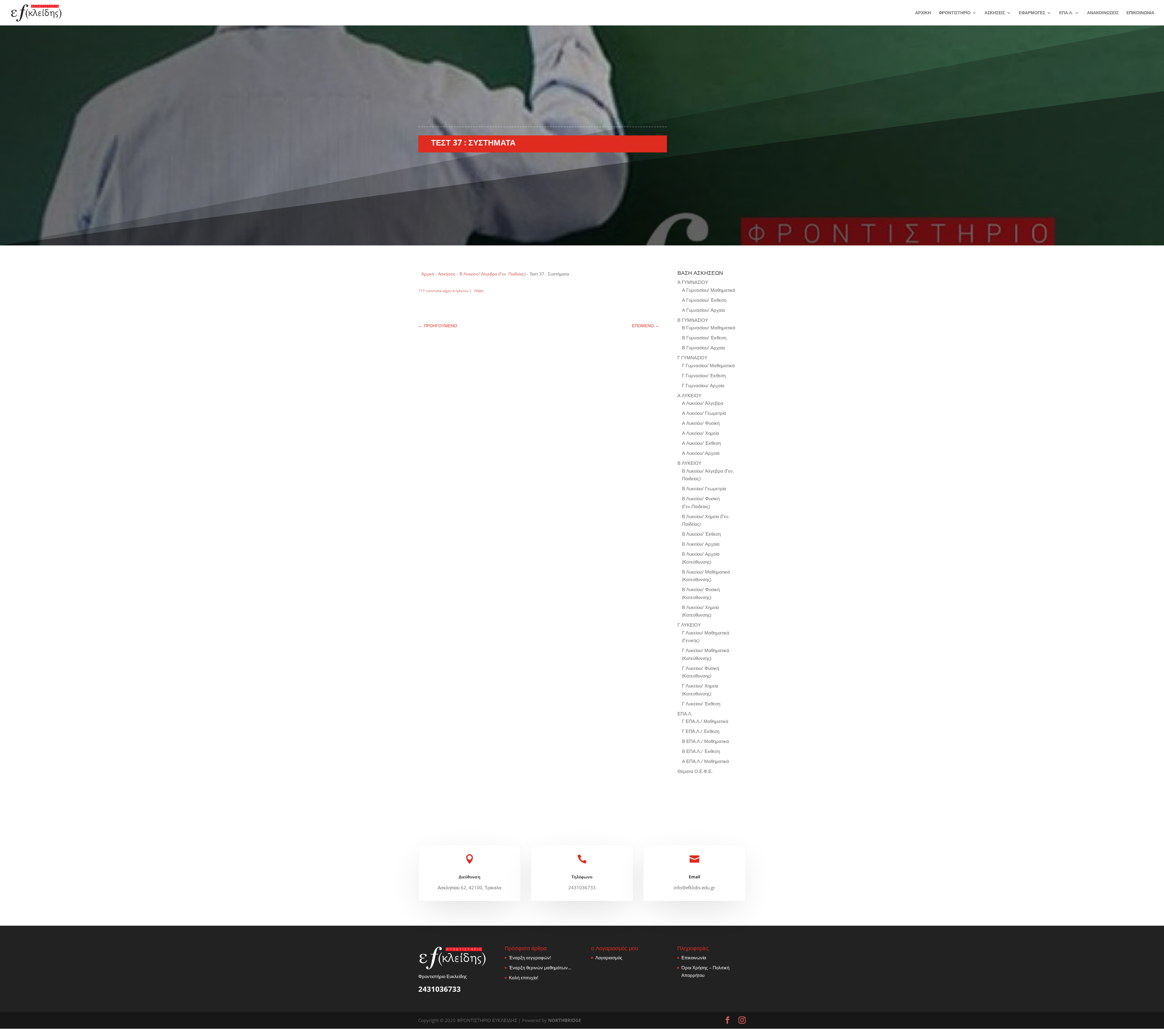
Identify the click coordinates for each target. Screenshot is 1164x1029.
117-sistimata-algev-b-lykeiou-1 (444, 290)
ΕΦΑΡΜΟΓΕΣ (1032, 13)
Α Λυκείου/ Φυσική (701, 423)
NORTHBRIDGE (564, 1020)
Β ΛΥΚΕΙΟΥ (689, 463)
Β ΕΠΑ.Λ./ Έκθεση (701, 751)
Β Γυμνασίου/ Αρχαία (703, 348)
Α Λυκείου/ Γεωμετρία (704, 413)
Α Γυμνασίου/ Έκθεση (704, 300)
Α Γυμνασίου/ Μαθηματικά (708, 290)
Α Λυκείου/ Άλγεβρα (702, 403)
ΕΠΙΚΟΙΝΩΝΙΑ (1140, 13)
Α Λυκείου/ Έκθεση (701, 443)
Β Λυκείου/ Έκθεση (701, 534)
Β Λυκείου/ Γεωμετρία (704, 488)
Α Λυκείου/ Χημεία (700, 433)
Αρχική (427, 274)
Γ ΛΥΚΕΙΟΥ (689, 625)
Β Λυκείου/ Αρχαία (701, 544)
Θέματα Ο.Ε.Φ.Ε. (695, 771)
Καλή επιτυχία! (523, 977)
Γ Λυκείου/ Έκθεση (701, 704)
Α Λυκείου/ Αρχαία (701, 453)
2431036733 (439, 989)
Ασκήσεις (447, 274)
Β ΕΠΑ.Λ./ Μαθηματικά (705, 741)
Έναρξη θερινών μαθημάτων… (540, 967)
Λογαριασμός (608, 957)
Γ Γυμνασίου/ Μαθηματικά (708, 365)
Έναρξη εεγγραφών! (530, 957)
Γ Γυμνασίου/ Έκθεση (704, 375)
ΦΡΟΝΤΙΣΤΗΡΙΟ (955, 13)
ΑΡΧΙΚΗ (923, 13)
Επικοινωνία (693, 957)
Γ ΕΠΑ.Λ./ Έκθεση (700, 731)
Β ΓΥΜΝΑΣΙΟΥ (692, 320)
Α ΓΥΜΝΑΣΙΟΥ (692, 282)
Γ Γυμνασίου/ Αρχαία (703, 385)
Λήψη (478, 290)
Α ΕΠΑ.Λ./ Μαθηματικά (705, 761)
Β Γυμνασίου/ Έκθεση (704, 338)
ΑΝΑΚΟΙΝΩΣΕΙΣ (1103, 13)
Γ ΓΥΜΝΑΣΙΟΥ (692, 358)
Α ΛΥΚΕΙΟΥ (689, 395)
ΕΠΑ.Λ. (1066, 13)
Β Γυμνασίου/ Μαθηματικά (708, 328)
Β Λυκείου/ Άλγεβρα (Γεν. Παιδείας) (493, 274)
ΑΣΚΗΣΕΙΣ (995, 13)
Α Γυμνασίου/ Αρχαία (703, 310)
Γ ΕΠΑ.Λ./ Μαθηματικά (705, 721)
